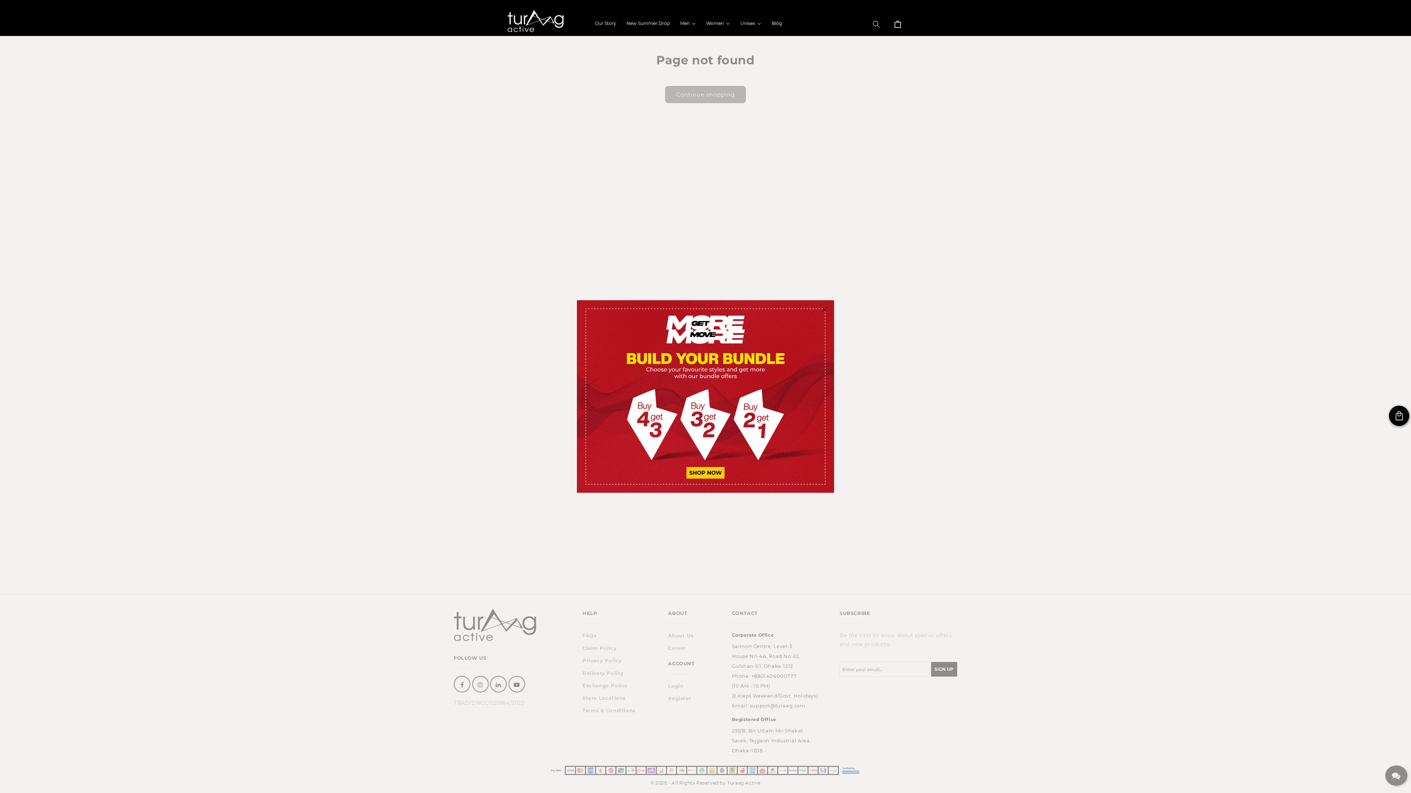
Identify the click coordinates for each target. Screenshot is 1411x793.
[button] (876, 24)
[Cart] (897, 24)
